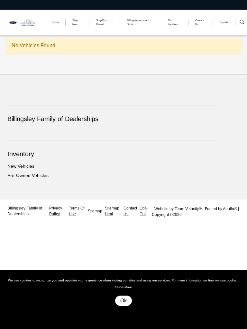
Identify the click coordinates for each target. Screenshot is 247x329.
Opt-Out (143, 211)
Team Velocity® (188, 209)
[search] (242, 22)
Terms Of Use (76, 211)
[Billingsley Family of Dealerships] (24, 22)
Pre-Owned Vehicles (28, 175)
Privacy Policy (55, 211)
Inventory (20, 153)
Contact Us (130, 211)
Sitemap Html (112, 211)
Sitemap (95, 211)
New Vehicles (20, 166)
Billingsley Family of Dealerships (24, 211)
